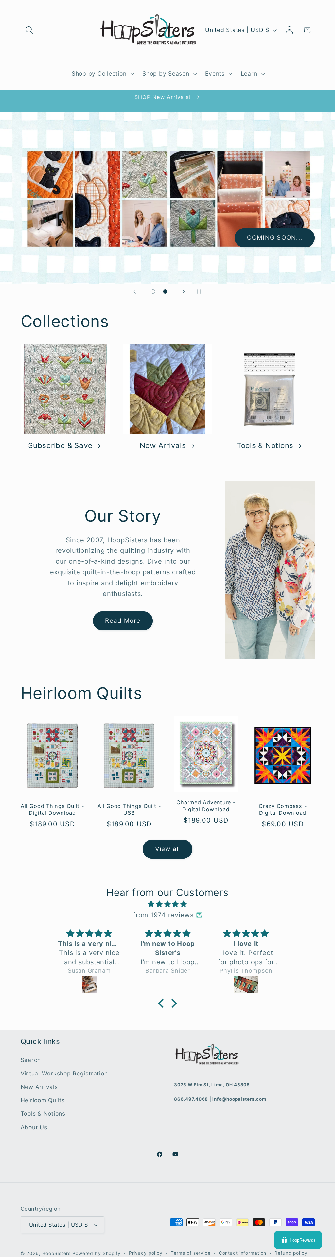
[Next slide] (183, 291)
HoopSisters (56, 1253)
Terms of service (191, 1253)
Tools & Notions (265, 445)
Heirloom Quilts (43, 1100)
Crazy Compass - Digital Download (283, 809)
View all (167, 849)
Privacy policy (146, 1253)
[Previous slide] (135, 291)
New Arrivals (163, 445)
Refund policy (290, 1253)
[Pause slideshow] (200, 291)
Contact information (243, 1253)
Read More (122, 620)
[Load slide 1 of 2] (153, 292)
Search (31, 1059)
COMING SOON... (275, 237)
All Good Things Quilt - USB (129, 809)
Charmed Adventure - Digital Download (205, 805)
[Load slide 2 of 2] (165, 292)
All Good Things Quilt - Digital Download (52, 809)
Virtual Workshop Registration (64, 1073)
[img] (167, 904)
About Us (34, 1127)
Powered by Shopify (96, 1253)
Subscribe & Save (60, 445)
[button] (30, 30)
